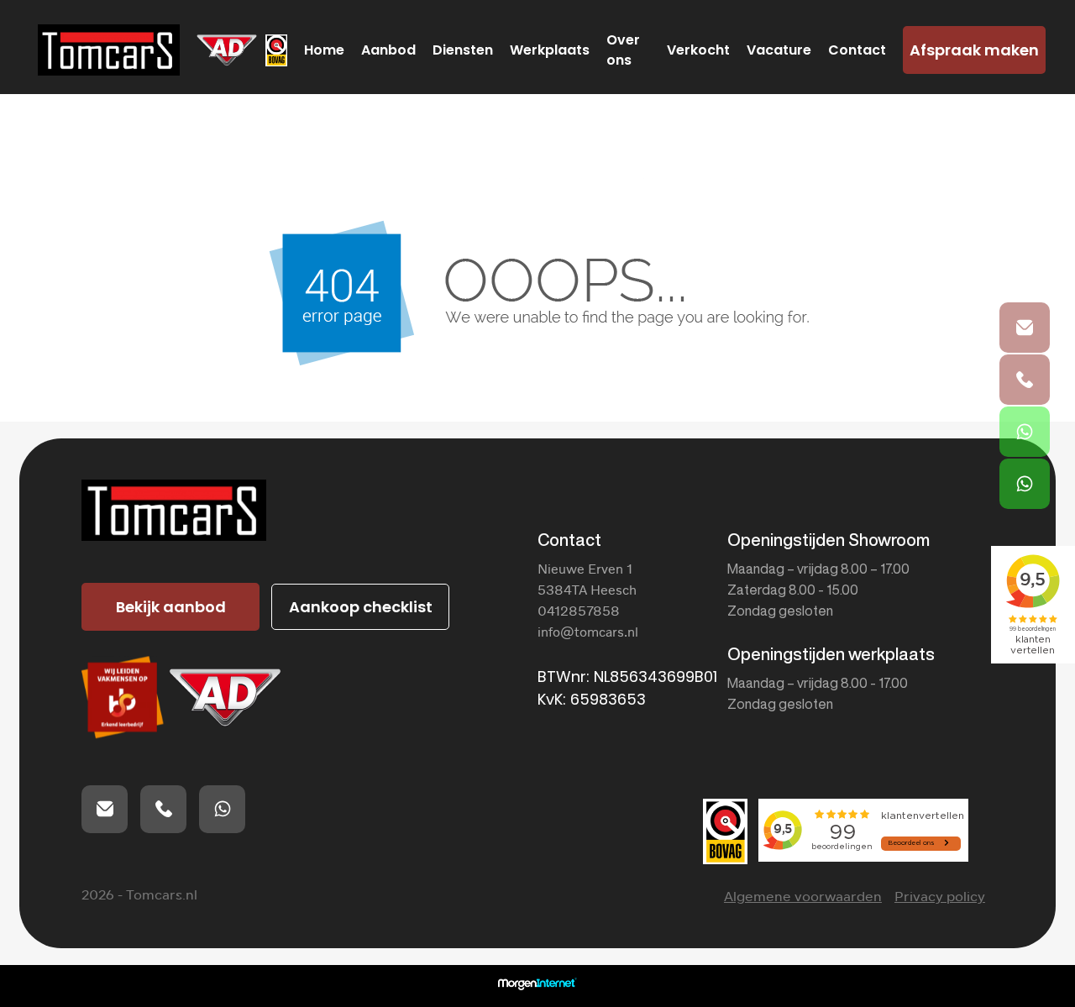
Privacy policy (939, 896)
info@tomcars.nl (588, 631)
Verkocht (698, 50)
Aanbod (388, 50)
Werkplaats (550, 50)
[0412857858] (1024, 379)
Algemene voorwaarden (803, 896)
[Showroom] (1024, 431)
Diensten (463, 50)
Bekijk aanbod (171, 606)
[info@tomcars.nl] (1024, 327)
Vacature (779, 50)
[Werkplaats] (1024, 484)
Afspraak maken (974, 49)
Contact (857, 50)
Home (324, 50)
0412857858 (579, 610)
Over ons (623, 50)
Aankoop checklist (361, 606)
